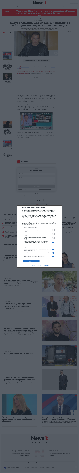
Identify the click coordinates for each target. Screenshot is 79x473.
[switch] (53, 230)
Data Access (39, 265)
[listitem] (39, 227)
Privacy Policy (46, 265)
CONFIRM (31, 261)
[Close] (59, 208)
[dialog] (39, 236)
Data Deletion (32, 265)
